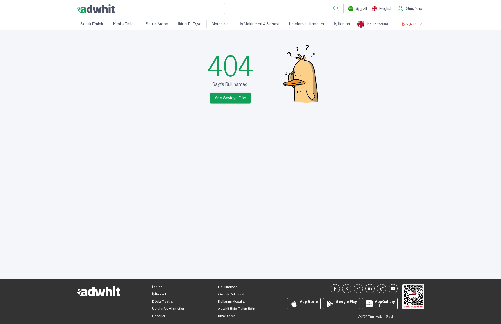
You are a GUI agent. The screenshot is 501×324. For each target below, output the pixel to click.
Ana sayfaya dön (230, 97)
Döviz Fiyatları (163, 301)
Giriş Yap (414, 8)
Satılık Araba (157, 23)
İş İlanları (342, 23)
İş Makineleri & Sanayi (259, 23)
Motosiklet (221, 23)
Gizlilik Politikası (231, 294)
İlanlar (157, 287)
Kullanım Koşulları (232, 301)
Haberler (158, 316)
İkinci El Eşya (190, 23)
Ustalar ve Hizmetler (306, 23)
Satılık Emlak (91, 23)
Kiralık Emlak (124, 23)
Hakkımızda (227, 287)
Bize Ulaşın (226, 316)
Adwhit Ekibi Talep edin (236, 309)
